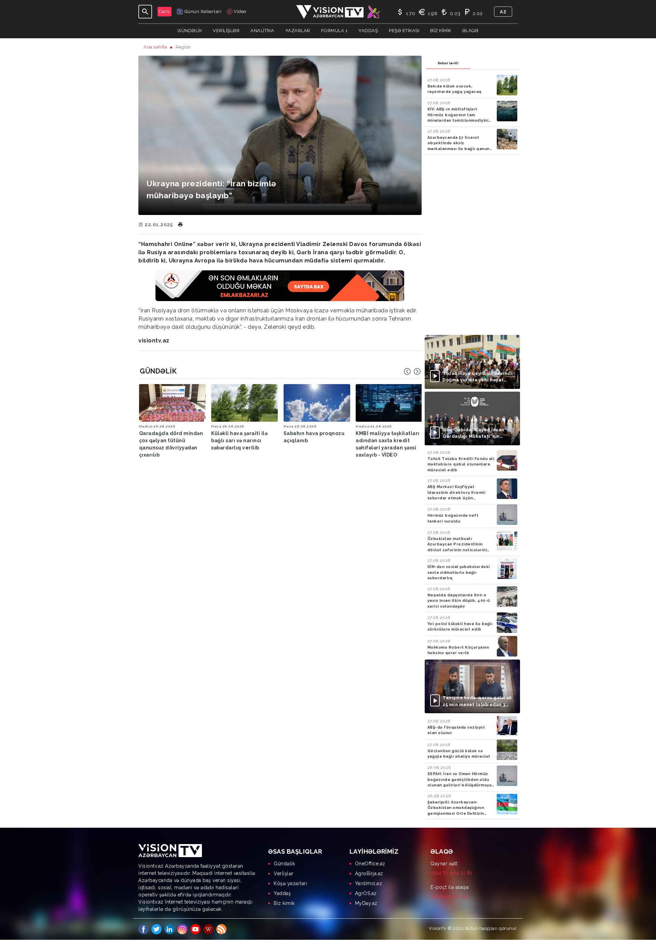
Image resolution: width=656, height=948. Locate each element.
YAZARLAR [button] (297, 30)
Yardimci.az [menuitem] (368, 883)
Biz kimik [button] (440, 30)
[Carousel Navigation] (412, 371)
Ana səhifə (155, 47)
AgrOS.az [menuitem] (366, 893)
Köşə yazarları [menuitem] (290, 883)
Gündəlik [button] (190, 30)
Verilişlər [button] (226, 30)
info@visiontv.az (449, 896)
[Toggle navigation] (145, 11)
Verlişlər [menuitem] (283, 873)
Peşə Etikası (404, 30)
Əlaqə (470, 30)
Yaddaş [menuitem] (282, 893)
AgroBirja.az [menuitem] (369, 873)
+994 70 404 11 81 (451, 873)
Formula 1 (334, 30)
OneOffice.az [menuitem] (370, 863)
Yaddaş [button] (368, 30)
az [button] (503, 11)
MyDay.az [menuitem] (366, 903)
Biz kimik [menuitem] (284, 903)
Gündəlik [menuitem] (284, 863)
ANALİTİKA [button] (262, 30)
